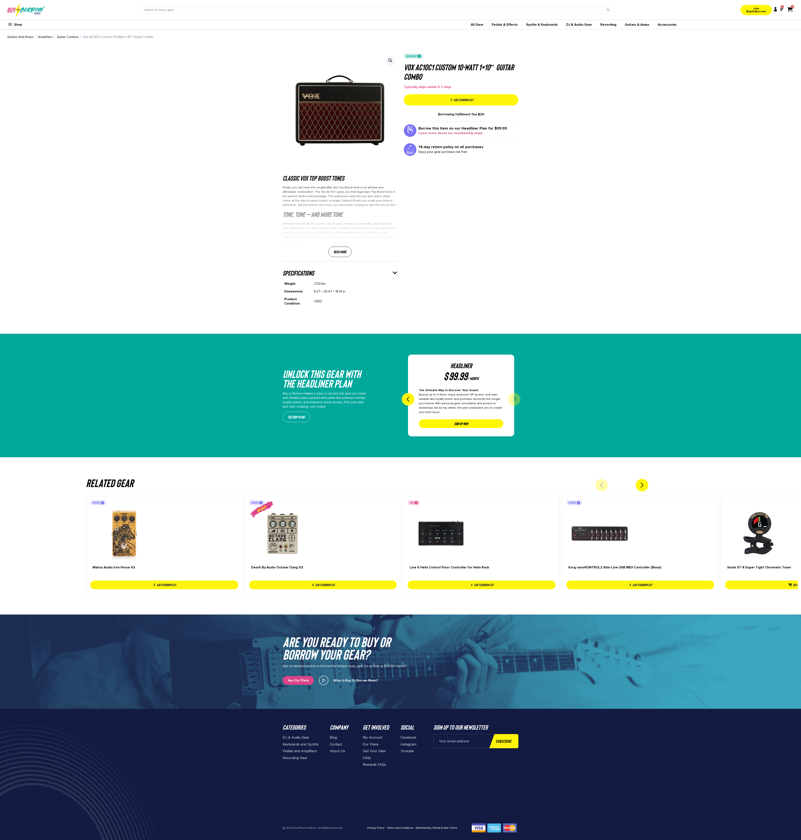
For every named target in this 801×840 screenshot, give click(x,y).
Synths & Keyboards (542, 25)
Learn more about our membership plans (450, 133)
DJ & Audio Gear (579, 25)
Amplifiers (45, 37)
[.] (323, 680)
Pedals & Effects (505, 25)
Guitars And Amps (20, 37)
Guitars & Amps (637, 25)
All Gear (477, 25)
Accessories (667, 25)
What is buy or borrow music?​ (355, 680)
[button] (390, 60)
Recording (608, 25)
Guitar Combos (68, 37)
